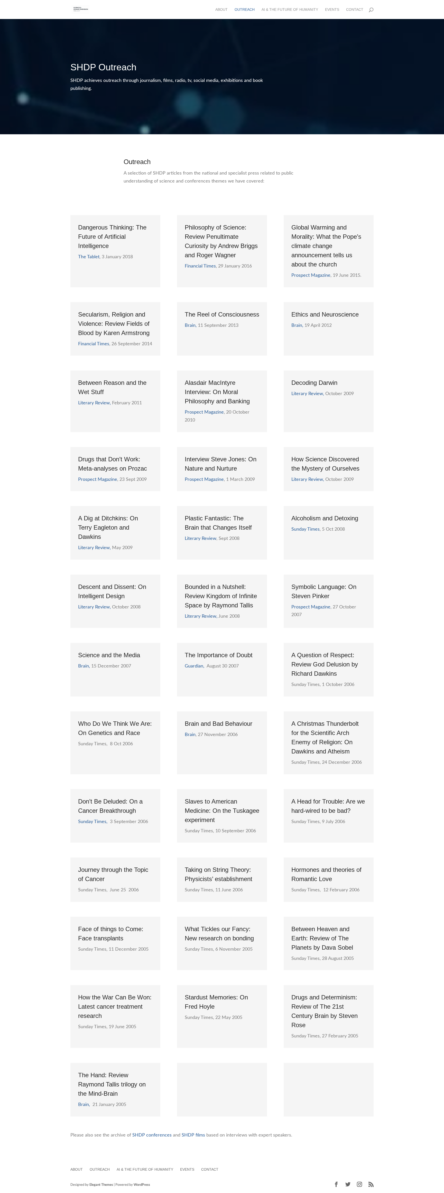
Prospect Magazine (310, 275)
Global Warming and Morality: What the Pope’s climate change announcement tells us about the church (326, 246)
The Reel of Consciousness (222, 314)
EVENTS (332, 10)
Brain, (191, 325)
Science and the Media (109, 655)
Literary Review (200, 538)
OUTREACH (245, 10)
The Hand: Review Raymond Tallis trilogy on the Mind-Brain (112, 1084)
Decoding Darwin (314, 382)
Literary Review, (94, 403)
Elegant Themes (101, 1185)
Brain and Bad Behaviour (218, 723)
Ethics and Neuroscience (325, 314)
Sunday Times (305, 529)
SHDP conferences (152, 1135)
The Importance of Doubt (219, 655)
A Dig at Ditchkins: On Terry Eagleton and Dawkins (108, 527)
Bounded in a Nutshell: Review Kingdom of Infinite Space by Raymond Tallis (221, 596)
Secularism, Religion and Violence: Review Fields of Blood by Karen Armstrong (114, 323)
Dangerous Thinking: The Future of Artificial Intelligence (112, 236)
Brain (190, 734)
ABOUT (221, 10)
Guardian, (194, 666)
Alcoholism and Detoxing (324, 518)
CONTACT (354, 10)
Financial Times (200, 266)
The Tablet (88, 257)
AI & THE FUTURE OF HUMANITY (290, 10)
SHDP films (193, 1135)
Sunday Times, (92, 821)
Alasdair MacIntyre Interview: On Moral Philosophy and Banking (217, 392)
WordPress (142, 1185)
